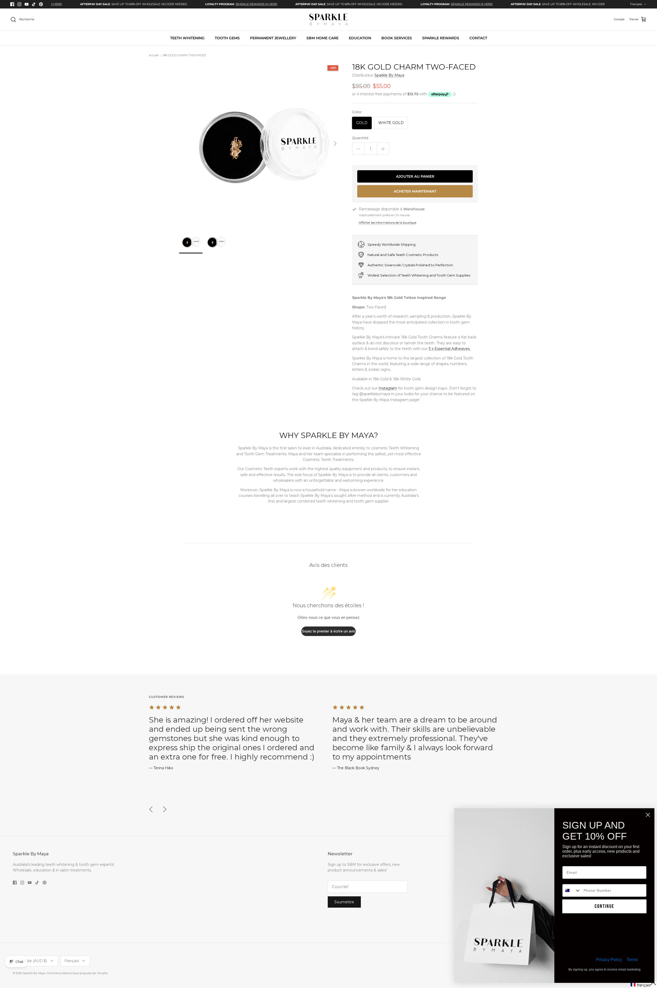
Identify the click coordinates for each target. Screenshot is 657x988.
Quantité (360, 138)
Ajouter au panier (415, 176)
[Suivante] (335, 143)
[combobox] (572, 890)
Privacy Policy (609, 959)
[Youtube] (26, 4)
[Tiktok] (34, 4)
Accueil (154, 55)
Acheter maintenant (415, 191)
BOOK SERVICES (396, 38)
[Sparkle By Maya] (328, 19)
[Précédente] (151, 809)
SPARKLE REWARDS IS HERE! (227, 4)
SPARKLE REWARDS (440, 38)
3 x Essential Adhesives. (449, 348)
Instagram (388, 388)
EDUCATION (360, 38)
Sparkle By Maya (389, 75)
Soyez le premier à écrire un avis (328, 631)
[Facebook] (12, 4)
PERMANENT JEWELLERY (273, 38)
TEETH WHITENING (187, 38)
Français (636, 4)
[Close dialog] (647, 814)
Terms (632, 959)
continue (604, 906)
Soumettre (344, 902)
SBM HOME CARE (322, 38)
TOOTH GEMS (227, 38)
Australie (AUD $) (32, 960)
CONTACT (478, 38)
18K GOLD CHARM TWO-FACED (184, 55)
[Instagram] (19, 4)
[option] (104, 4)
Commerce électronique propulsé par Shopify (77, 973)
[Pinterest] (41, 4)
